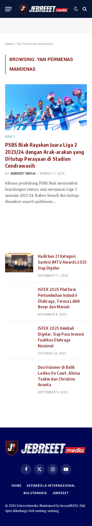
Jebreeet (60, 493)
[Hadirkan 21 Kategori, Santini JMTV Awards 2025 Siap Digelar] (19, 262)
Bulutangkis (35, 493)
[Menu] (8, 9)
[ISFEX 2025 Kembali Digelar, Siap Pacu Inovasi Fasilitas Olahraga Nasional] (19, 334)
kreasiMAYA (69, 505)
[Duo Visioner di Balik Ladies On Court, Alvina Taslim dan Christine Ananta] (19, 373)
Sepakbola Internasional (51, 485)
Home (9, 44)
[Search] (84, 9)
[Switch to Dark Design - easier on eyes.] (76, 9)
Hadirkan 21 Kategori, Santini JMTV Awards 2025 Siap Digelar (62, 262)
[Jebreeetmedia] (44, 9)
